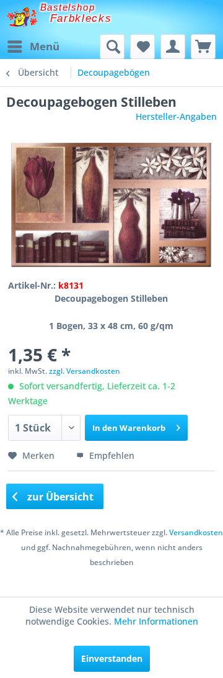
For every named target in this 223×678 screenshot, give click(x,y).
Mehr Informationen (156, 621)
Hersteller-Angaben (176, 116)
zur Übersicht (59, 497)
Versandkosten (196, 532)
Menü (44, 46)
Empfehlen (110, 455)
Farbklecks (81, 18)
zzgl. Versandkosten (84, 371)
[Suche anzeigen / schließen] (112, 46)
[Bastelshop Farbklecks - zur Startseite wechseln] (22, 17)
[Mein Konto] (172, 46)
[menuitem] (33, 46)
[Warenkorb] (203, 46)
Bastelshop (67, 7)
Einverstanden (111, 658)
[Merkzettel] (142, 46)
